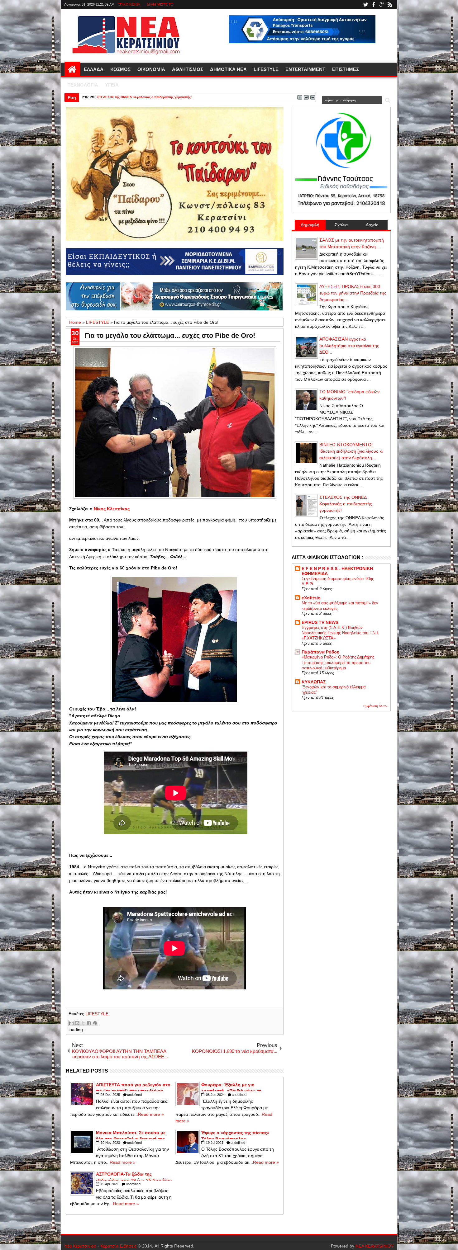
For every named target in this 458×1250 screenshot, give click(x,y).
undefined (134, 1095)
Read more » (151, 1114)
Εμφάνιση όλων (375, 706)
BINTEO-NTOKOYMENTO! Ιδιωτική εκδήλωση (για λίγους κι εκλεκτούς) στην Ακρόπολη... (351, 451)
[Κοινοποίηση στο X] (83, 1023)
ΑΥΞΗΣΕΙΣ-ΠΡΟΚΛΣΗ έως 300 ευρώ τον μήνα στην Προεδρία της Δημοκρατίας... (352, 293)
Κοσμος (120, 69)
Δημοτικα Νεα (228, 69)
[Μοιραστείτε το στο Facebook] (89, 1023)
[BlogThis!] (77, 1023)
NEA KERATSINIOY (374, 1245)
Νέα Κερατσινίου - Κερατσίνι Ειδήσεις (100, 1245)
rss (390, 4)
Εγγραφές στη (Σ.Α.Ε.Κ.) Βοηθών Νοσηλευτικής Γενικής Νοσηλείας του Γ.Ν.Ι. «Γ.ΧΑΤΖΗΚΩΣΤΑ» (340, 633)
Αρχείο (372, 224)
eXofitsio (311, 597)
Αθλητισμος (187, 69)
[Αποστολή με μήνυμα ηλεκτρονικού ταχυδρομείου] (71, 1023)
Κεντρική (72, 69)
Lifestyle (266, 69)
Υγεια (112, 84)
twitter (365, 4)
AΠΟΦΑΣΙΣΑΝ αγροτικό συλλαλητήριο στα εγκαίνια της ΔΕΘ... (349, 346)
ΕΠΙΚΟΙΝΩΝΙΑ (129, 4)
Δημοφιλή (310, 224)
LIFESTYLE (96, 1013)
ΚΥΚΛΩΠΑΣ (314, 681)
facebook (374, 4)
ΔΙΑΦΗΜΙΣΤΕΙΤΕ (160, 4)
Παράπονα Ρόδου (320, 651)
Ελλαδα (93, 69)
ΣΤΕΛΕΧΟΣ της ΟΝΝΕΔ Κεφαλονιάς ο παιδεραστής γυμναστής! (144, 97)
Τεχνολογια (83, 84)
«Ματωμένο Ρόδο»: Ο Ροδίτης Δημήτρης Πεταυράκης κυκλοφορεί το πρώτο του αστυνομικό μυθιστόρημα (338, 662)
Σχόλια (341, 224)
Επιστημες (345, 69)
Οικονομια (151, 69)
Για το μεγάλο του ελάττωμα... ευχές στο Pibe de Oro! (170, 335)
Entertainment (305, 69)
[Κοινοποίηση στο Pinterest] (95, 1023)
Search (387, 100)
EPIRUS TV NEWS (320, 622)
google (382, 4)
